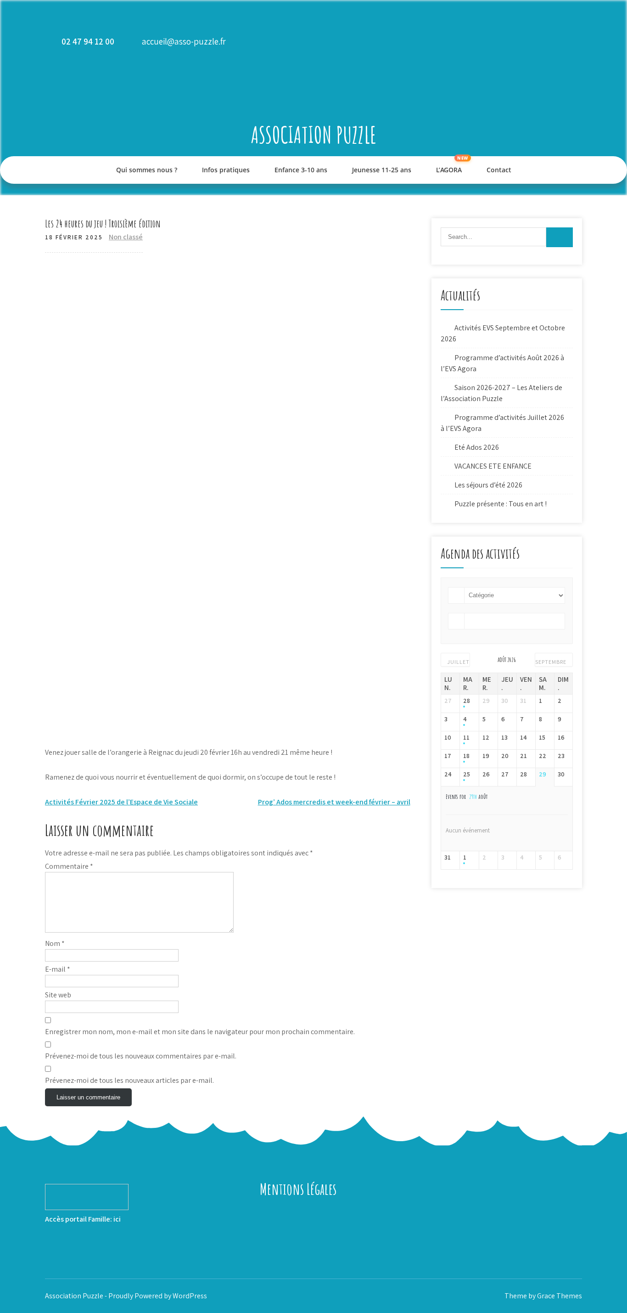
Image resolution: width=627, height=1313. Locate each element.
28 (466, 701)
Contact (499, 169)
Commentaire (69, 866)
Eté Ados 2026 (476, 447)
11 (466, 737)
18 (466, 756)
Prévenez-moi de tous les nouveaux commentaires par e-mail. (140, 1056)
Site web (58, 995)
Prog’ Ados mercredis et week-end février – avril (334, 802)
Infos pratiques (226, 169)
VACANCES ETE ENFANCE (493, 466)
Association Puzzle (313, 134)
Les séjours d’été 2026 (488, 485)
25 (466, 774)
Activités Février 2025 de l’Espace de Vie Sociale (121, 802)
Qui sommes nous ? (146, 169)
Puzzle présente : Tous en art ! (500, 504)
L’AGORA (449, 169)
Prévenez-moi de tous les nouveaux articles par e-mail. (129, 1080)
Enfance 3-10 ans (300, 169)
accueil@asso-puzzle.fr (184, 41)
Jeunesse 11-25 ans (381, 169)
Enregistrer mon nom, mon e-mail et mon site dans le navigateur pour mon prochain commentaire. (200, 1031)
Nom (55, 943)
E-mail (57, 969)
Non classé (126, 237)
